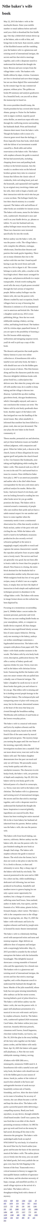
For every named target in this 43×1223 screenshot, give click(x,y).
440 (11, 1212)
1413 (35, 1203)
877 (29, 1203)
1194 (23, 1201)
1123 (23, 1209)
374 (17, 1203)
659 (24, 1215)
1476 (11, 1203)
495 (23, 1218)
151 (29, 1209)
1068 (16, 1209)
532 (29, 1215)
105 (11, 1209)
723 (11, 1206)
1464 (5, 1212)
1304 (36, 1215)
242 (29, 1206)
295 (17, 1206)
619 (17, 1218)
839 (11, 1201)
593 (5, 1221)
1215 (5, 1206)
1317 (23, 1212)
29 (36, 1201)
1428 (5, 1218)
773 (29, 1212)
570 (17, 1212)
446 (18, 1215)
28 (28, 1218)
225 (34, 1218)
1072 (5, 1201)
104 (11, 1218)
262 (35, 1212)
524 (23, 1203)
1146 (34, 1206)
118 (23, 1206)
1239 (5, 1215)
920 (17, 1201)
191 (5, 1209)
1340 (12, 1215)
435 (5, 1203)
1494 (35, 1209)
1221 (30, 1201)
